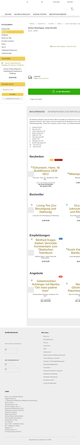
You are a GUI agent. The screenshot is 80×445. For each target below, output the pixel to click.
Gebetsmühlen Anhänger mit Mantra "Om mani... (45, 295)
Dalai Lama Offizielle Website (14, 396)
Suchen (12, 94)
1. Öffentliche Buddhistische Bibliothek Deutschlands (21, 400)
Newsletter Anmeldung (50, 374)
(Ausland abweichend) (43, 78)
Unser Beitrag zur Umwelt (51, 358)
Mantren (4, 32)
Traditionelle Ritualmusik (9, 50)
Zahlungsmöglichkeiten (50, 364)
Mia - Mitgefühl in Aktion (12, 425)
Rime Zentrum (9, 402)
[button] (31, 174)
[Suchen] (27, 1)
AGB (44, 349)
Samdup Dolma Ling (11, 404)
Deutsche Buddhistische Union (14, 408)
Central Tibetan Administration (14, 416)
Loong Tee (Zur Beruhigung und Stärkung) (45, 215)
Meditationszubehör (57, 14)
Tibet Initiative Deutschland (13, 418)
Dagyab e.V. (8, 427)
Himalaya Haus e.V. (11, 429)
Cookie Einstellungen (49, 383)
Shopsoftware (33, 439)
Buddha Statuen (39, 14)
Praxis (3, 44)
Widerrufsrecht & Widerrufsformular (54, 355)
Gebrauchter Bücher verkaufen (53, 370)
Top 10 (3, 47)
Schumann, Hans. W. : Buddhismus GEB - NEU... (46, 178)
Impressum (46, 345)
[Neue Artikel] (23, 59)
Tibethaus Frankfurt (11, 412)
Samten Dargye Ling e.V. (12, 406)
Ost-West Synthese (7, 41)
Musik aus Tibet (6, 38)
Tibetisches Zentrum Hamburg (14, 410)
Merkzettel (70, 2)
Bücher (8, 14)
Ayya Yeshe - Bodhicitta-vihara (14, 424)
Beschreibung (37, 112)
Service (45, 342)
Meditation (4, 35)
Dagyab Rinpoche (10, 398)
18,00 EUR (12, 77)
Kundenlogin (56, 2)
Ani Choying (8, 422)
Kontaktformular (48, 339)
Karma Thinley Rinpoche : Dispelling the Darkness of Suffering (13, 71)
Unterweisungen (6, 53)
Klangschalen (5, 29)
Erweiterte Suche (12, 98)
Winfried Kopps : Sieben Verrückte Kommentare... (45, 257)
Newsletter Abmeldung (50, 377)
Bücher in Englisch (22, 14)
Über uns (46, 336)
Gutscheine (46, 367)
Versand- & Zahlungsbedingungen (53, 361)
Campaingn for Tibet (11, 420)
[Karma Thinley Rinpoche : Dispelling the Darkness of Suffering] (13, 64)
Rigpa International (11, 414)
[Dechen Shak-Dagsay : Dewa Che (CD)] (63, 46)
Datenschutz (47, 352)
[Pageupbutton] (75, 442)
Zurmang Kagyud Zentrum (13, 431)
